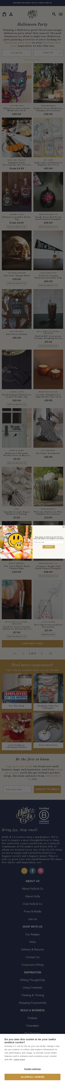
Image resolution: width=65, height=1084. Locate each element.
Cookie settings (32, 1069)
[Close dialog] (63, 527)
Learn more (19, 1059)
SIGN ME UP (49, 546)
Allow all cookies (32, 1077)
